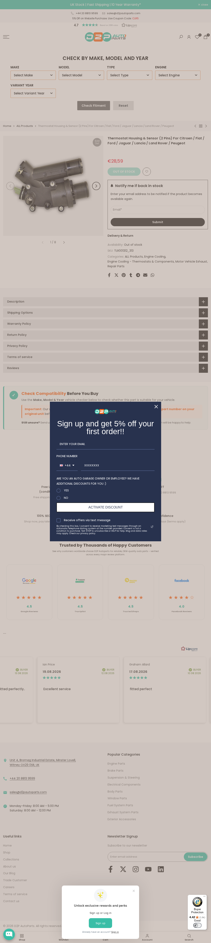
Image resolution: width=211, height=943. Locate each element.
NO (66, 498)
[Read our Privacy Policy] (152, 526)
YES (66, 491)
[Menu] (204, 897)
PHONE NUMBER (66, 456)
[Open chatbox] (9, 934)
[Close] (156, 407)
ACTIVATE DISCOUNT (105, 507)
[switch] (197, 925)
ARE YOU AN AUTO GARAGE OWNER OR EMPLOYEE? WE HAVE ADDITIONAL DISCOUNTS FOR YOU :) (97, 481)
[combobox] (67, 465)
